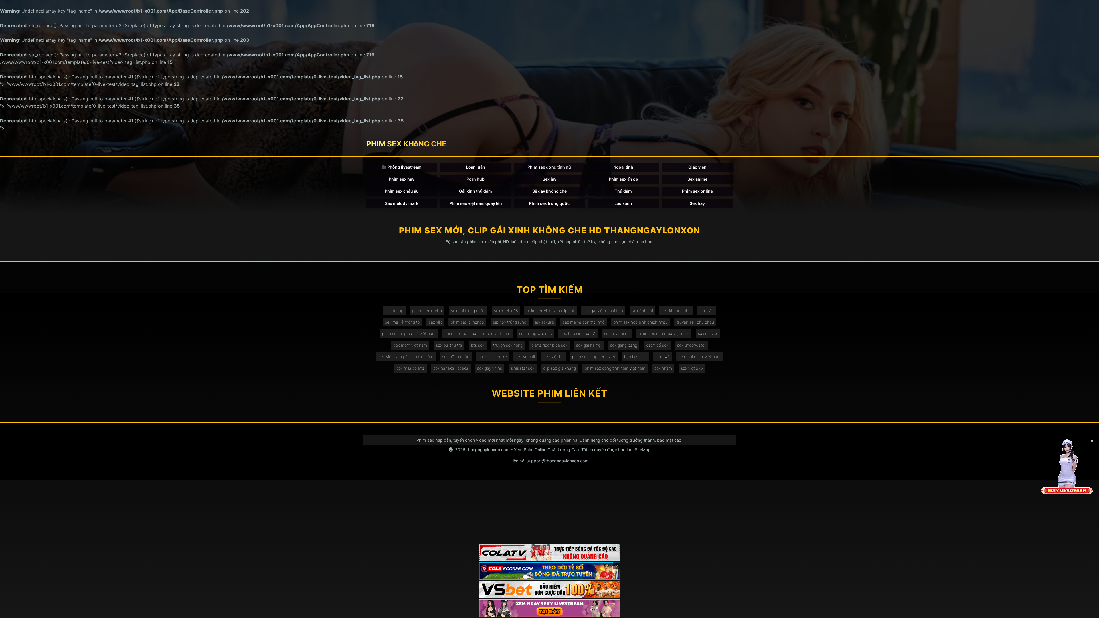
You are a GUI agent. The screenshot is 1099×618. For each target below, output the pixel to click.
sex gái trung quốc (468, 310)
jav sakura (544, 322)
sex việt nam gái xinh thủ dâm (406, 356)
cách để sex (657, 345)
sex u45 (662, 356)
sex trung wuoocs (535, 333)
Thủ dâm (623, 191)
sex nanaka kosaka (450, 368)
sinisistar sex (522, 368)
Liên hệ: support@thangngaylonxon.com (550, 460)
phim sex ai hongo (467, 322)
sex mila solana (410, 368)
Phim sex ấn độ (623, 179)
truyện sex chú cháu (695, 322)
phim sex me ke (492, 356)
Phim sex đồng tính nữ (549, 167)
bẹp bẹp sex (635, 356)
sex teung (394, 310)
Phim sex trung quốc (549, 203)
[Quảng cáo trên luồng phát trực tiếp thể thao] (549, 608)
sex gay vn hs (489, 368)
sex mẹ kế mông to (402, 322)
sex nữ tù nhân (455, 356)
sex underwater (691, 345)
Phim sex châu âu (402, 191)
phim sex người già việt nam (664, 333)
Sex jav (549, 179)
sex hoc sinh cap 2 (578, 333)
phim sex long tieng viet (593, 356)
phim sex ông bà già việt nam (409, 333)
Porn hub (476, 179)
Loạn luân (475, 167)
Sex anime (697, 179)
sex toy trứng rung (509, 322)
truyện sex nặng (508, 345)
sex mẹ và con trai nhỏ (583, 322)
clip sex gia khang (559, 368)
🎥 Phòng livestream (402, 167)
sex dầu (706, 310)
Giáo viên (697, 167)
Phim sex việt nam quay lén (475, 203)
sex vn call (525, 356)
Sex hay (697, 203)
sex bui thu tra (449, 345)
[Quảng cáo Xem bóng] (549, 552)
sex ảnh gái (642, 310)
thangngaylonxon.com (488, 449)
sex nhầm (663, 368)
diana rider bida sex (549, 345)
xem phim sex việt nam (700, 356)
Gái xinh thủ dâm (475, 191)
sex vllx (435, 322)
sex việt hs (553, 356)
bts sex (477, 345)
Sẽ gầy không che (549, 191)
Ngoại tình (623, 167)
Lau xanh (623, 203)
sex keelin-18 (506, 310)
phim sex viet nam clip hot (550, 310)
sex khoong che (676, 310)
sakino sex (707, 333)
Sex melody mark (401, 203)
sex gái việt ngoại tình (603, 310)
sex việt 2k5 (692, 368)
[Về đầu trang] (1086, 611)
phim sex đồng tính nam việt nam (615, 368)
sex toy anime (617, 333)
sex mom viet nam (410, 345)
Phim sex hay (401, 179)
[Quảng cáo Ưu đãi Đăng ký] (549, 571)
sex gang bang (623, 345)
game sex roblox (427, 310)
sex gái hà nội (588, 345)
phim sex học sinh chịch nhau (640, 322)
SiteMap (643, 449)
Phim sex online (697, 191)
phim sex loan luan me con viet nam (477, 333)
